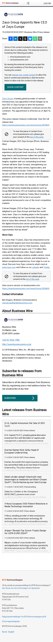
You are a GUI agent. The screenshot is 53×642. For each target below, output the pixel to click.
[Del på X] (20, 38)
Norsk (4, 632)
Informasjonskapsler (11, 621)
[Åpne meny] (28, 3)
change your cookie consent (24, 75)
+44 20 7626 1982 (11, 340)
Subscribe (10, 398)
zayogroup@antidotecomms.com (17, 303)
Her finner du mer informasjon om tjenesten (21, 588)
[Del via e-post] (40, 38)
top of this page (36, 137)
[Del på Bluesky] (30, 38)
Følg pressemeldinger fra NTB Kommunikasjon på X (24, 617)
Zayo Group (7, 98)
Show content (15, 87)
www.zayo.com (9, 267)
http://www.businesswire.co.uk (16, 344)
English (11, 632)
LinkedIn (35, 267)
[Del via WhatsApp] (35, 38)
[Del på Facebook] (10, 38)
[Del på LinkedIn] (15, 38)
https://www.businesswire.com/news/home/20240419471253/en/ (26, 125)
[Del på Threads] (25, 38)
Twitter (46, 267)
